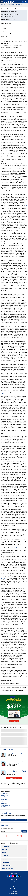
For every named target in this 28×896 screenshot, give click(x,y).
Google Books (4, 795)
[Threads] (15, 876)
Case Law (10, 4)
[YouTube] (9, 876)
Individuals (5, 849)
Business (4, 852)
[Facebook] (11, 876)
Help (14, 886)
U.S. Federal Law (6, 859)
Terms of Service (14, 888)
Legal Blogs (3, 797)
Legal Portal (14, 881)
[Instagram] (13, 876)
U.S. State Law (6, 862)
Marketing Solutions (7, 868)
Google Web (4, 799)
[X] (19, 876)
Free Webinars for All (7, 750)
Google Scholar (4, 793)
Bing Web (3, 801)
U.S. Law (6, 4)
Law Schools (5, 856)
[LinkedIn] (7, 876)
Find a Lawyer (5, 825)
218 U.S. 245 (11, 132)
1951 (17, 5)
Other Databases (6, 865)
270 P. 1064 (3, 578)
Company (14, 884)
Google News (4, 803)
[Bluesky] (17, 876)
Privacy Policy (14, 891)
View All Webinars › (14, 778)
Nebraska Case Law (17, 4)
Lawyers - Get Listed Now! (14, 835)
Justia (2, 4)
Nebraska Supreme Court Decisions (8, 5)
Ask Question (14, 819)
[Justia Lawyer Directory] (20, 876)
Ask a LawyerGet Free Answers (6, 812)
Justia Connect (14, 879)
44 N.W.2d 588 (14, 547)
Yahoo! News (4, 806)
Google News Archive (6, 805)
